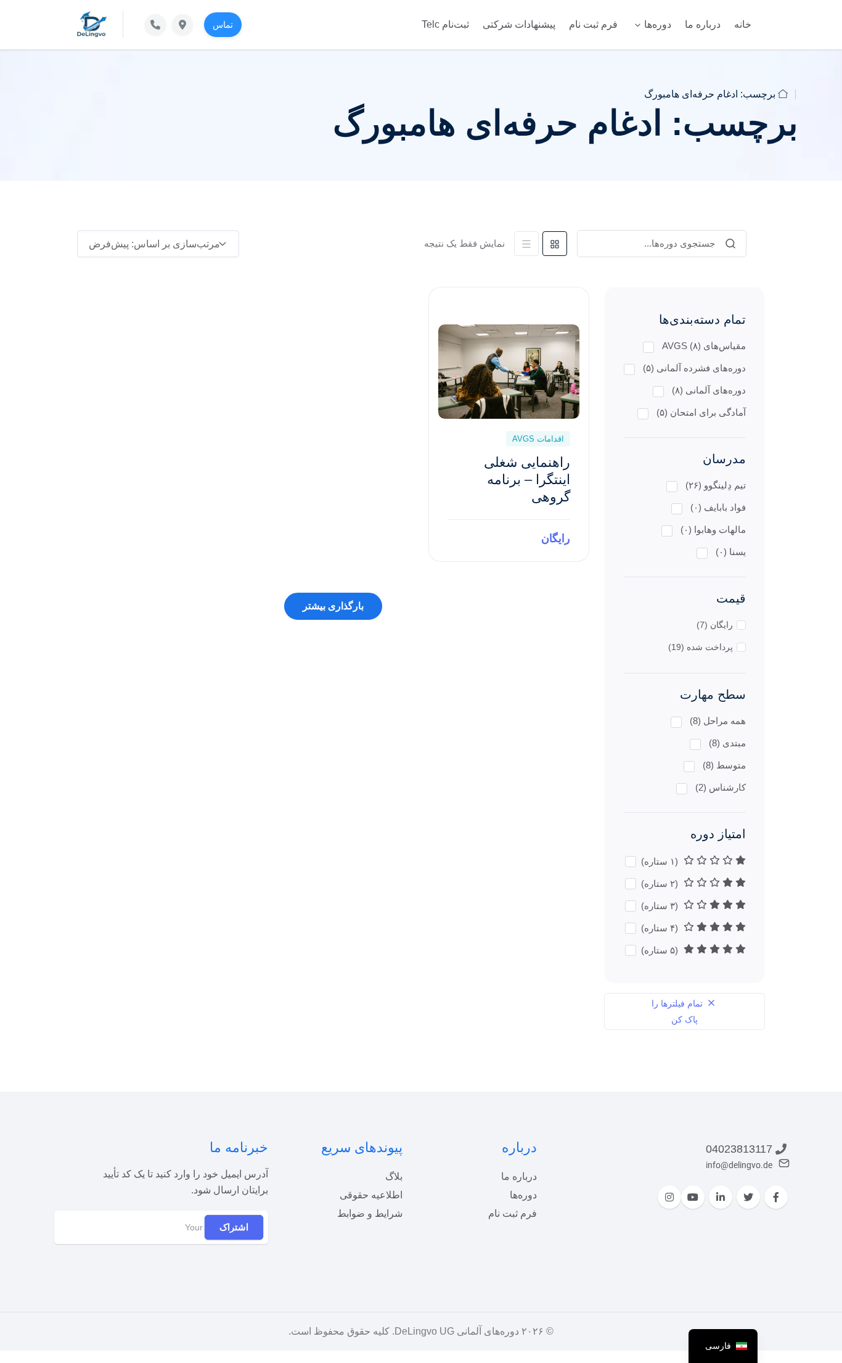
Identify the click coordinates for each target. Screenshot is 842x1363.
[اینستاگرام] (669, 1197)
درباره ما (703, 24)
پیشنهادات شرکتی (519, 24)
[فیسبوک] (776, 1197)
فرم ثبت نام (593, 24)
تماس (223, 25)
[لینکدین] (720, 1197)
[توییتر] (748, 1197)
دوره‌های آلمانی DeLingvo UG (456, 1331)
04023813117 (739, 1149)
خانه (742, 24)
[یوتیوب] (693, 1197)
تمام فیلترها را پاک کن (678, 1011)
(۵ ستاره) (661, 950)
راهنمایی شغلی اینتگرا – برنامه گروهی (527, 479)
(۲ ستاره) (661, 883)
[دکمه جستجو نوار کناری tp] (730, 244)
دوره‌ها (657, 24)
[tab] (554, 243)
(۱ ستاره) (661, 861)
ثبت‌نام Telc (445, 24)
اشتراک (233, 1227)
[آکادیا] (92, 24)
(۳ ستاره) (661, 905)
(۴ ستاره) (661, 928)
